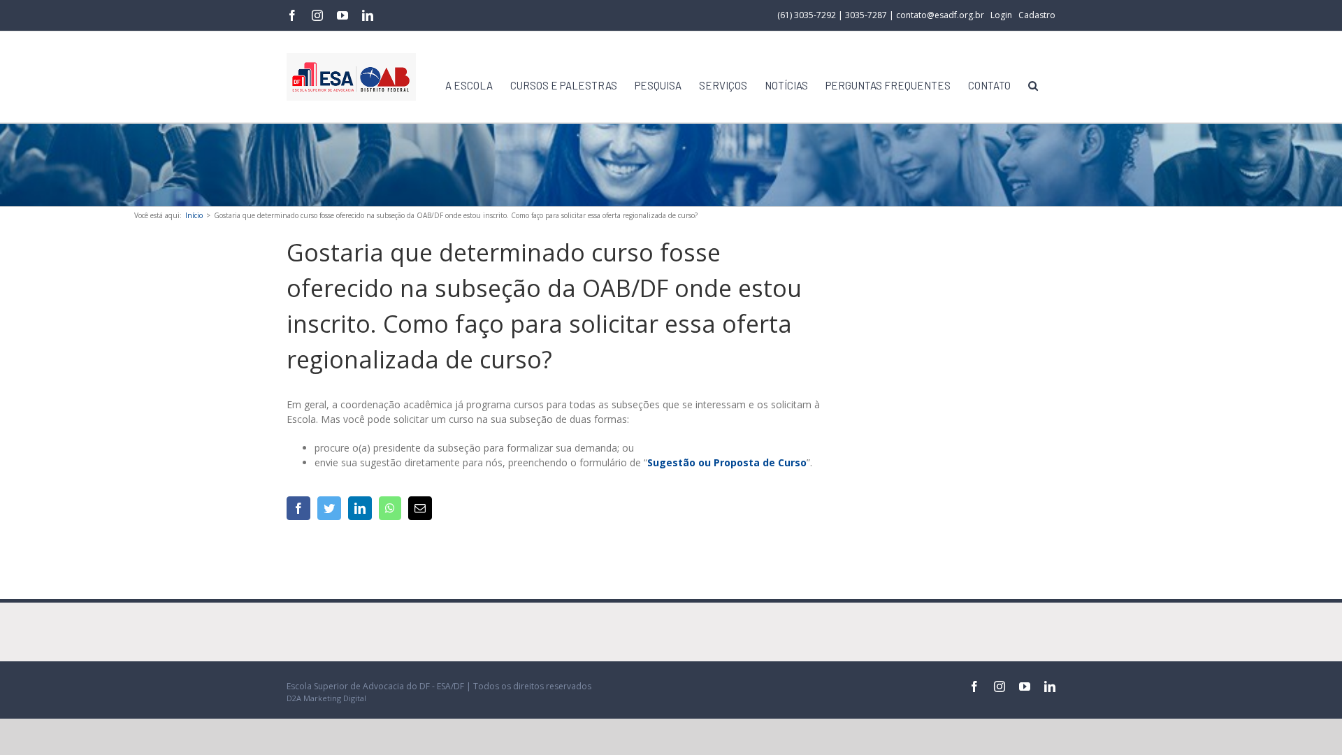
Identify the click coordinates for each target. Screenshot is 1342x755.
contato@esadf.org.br (940, 15)
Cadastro (1036, 15)
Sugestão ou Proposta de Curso (727, 462)
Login (1001, 15)
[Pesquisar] (1033, 85)
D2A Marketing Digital (326, 698)
